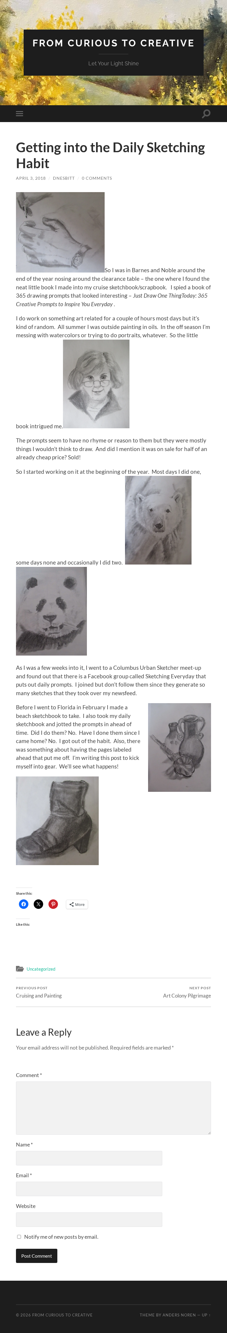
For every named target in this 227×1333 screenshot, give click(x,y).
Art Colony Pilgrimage (187, 992)
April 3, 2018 (31, 178)
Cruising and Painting (39, 992)
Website (25, 1206)
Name (24, 1144)
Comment (29, 1075)
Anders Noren (179, 1315)
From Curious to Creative (114, 43)
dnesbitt (64, 178)
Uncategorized (41, 969)
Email (24, 1175)
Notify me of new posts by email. (61, 1236)
